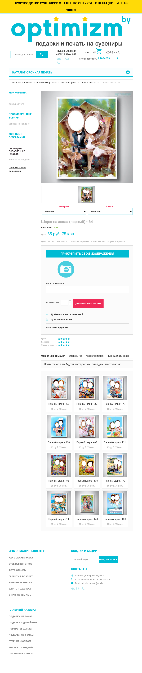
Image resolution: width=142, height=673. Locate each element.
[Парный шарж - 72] (115, 388)
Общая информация (53, 355)
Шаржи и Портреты (47, 82)
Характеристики (95, 355)
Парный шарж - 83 (58, 480)
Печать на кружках (21, 653)
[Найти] (42, 54)
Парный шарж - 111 (115, 442)
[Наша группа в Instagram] (78, 588)
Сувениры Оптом (20, 641)
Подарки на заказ (20, 616)
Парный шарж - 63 (87, 442)
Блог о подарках (20, 588)
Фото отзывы (17, 570)
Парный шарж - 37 (87, 404)
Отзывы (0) (75, 355)
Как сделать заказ (118, 355)
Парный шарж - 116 (59, 442)
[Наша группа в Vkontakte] (73, 588)
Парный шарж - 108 (115, 519)
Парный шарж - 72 (115, 404)
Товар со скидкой (21, 647)
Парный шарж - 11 (58, 519)
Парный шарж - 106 (87, 480)
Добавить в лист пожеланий (67, 314)
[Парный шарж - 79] (115, 465)
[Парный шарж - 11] (59, 503)
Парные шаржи (88, 82)
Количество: (52, 302)
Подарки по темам (21, 635)
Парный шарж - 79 (115, 480)
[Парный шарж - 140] (87, 503)
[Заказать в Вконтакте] (67, 59)
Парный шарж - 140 (87, 519)
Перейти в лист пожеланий (17, 169)
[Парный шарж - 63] (87, 426)
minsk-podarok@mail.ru (93, 583)
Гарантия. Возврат (21, 576)
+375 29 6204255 (101, 579)
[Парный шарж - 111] (115, 426)
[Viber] (84, 588)
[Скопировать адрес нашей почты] (59, 59)
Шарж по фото (68, 82)
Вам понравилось (20, 582)
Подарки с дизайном (23, 622)
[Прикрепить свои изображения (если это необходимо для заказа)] (66, 269)
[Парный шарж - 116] (59, 426)
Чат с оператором (87, 58)
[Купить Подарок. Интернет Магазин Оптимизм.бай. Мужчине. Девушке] (71, 32)
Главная (16, 82)
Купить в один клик (61, 319)
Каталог (28, 82)
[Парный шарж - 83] (59, 465)
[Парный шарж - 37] (87, 388)
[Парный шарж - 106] (87, 465)
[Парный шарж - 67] (59, 388)
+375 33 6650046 (83, 579)
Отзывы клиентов (20, 564)
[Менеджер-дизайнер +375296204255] (59, 63)
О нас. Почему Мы (20, 595)
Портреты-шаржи (21, 628)
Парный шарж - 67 (58, 404)
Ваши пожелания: (55, 283)
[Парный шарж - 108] (115, 503)
